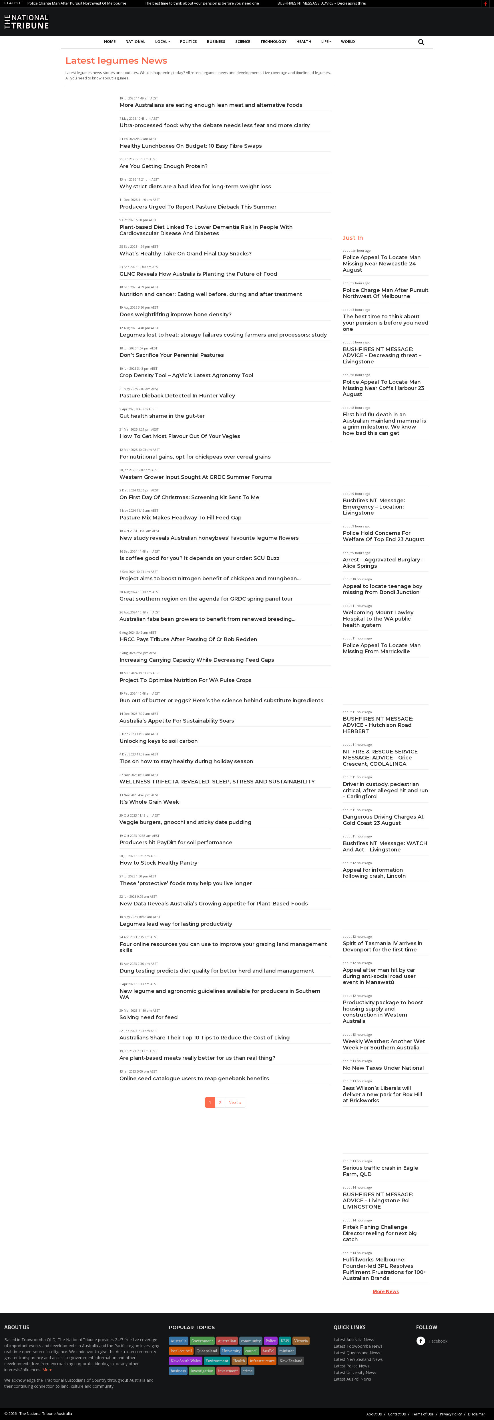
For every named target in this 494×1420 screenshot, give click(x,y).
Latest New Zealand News (358, 1359)
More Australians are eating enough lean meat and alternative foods (210, 105)
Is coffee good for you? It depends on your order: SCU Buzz (199, 558)
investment (228, 1370)
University (231, 1350)
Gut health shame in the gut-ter (162, 416)
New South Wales (186, 1360)
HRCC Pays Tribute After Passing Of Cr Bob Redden (188, 639)
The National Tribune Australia (45, 1413)
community (251, 1340)
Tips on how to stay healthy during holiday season (186, 761)
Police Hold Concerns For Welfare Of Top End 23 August (384, 536)
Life (324, 41)
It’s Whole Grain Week (149, 802)
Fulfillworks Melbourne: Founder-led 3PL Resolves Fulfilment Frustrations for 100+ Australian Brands (384, 1269)
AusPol (268, 1350)
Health (303, 41)
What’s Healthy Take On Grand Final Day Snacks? (185, 254)
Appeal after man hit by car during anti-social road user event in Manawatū (379, 976)
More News (386, 1291)
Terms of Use (423, 1414)
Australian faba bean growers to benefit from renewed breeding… (207, 619)
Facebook (437, 1341)
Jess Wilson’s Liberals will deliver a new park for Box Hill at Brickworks (382, 1094)
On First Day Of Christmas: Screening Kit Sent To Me (189, 497)
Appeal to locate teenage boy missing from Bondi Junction (382, 589)
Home (109, 41)
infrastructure (262, 1360)
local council (181, 1350)
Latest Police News (351, 1366)
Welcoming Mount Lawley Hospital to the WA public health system (378, 618)
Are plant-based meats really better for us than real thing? (197, 1058)
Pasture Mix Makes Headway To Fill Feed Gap (180, 518)
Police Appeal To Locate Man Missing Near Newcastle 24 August (382, 263)
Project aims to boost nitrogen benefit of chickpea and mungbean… (210, 578)
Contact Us (397, 1414)
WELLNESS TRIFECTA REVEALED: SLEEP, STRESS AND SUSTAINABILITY (217, 782)
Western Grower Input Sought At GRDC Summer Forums (195, 477)
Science (242, 41)
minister (286, 1350)
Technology (273, 41)
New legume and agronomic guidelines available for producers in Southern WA (219, 994)
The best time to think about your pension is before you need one (177, 3)
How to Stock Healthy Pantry (158, 863)
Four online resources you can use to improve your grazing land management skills (223, 947)
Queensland (207, 1350)
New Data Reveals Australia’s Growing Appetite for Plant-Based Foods (213, 904)
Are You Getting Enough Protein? (163, 166)
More (47, 1369)
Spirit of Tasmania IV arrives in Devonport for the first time (383, 946)
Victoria (301, 1340)
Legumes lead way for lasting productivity (175, 924)
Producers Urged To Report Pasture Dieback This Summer (197, 207)
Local (161, 41)
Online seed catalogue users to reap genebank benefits (194, 1078)
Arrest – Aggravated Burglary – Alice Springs (383, 563)
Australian (227, 1340)
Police (271, 1340)
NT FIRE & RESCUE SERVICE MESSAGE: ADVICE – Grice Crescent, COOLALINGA (380, 758)
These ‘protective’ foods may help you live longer (185, 883)
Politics (188, 41)
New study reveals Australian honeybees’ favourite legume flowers (209, 538)
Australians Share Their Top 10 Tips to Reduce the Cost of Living (204, 1038)
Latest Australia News (354, 1339)
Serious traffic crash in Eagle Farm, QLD (380, 1171)
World (348, 41)
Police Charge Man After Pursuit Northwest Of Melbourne (52, 3)
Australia (179, 1340)
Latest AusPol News (352, 1379)
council (251, 1350)
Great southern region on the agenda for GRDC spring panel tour (206, 599)
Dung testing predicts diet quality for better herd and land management (216, 971)
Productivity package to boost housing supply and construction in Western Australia (383, 1011)
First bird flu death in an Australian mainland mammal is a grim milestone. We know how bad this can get (384, 423)
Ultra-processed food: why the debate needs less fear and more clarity (214, 125)
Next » (235, 1102)
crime (248, 1370)
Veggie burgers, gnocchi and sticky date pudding (185, 822)
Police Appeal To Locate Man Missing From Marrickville (382, 648)
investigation (202, 1370)
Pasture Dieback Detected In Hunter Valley (177, 396)
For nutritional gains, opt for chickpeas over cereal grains (195, 457)
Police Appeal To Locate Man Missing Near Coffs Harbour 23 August (383, 388)
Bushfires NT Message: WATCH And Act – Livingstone (385, 846)
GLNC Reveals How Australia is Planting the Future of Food (198, 274)
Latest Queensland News (357, 1352)
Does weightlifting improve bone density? (175, 314)
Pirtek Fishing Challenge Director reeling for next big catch (380, 1233)
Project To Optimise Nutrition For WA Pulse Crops (185, 680)
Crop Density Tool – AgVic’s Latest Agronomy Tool (186, 375)
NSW (285, 1340)
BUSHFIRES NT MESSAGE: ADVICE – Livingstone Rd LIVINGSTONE (378, 1200)
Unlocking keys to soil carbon (158, 741)
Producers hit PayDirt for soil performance (175, 842)
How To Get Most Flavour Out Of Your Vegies (179, 436)
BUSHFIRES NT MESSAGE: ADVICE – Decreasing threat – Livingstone (310, 3)
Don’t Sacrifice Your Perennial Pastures (171, 355)
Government (202, 1340)
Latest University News (355, 1372)
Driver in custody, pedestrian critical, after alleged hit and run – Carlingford (385, 790)
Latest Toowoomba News (358, 1346)
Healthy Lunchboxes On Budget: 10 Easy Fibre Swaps (190, 146)
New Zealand (291, 1360)
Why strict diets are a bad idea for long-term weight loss (195, 186)
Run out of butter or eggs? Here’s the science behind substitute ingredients (221, 700)
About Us (374, 1414)
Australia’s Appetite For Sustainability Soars (176, 721)
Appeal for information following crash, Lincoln (374, 873)
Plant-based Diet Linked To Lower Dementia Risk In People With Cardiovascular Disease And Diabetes (206, 230)
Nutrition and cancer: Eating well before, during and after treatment (210, 294)
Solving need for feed (148, 1017)
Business (216, 41)
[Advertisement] (386, 21)
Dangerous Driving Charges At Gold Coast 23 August (383, 820)
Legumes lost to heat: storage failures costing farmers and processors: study (223, 335)
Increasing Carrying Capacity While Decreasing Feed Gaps (196, 660)
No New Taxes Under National (383, 1068)
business (178, 1370)
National (135, 41)
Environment (217, 1360)
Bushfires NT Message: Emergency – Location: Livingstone (374, 506)
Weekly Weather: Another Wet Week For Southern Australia (384, 1044)
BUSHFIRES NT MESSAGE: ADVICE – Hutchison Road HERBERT (378, 725)
